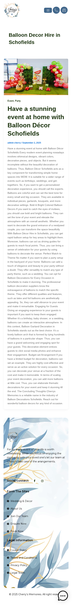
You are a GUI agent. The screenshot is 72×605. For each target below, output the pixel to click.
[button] (63, 595)
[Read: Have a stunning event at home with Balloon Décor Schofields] (36, 77)
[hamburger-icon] (48, 10)
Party (18, 101)
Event (11, 101)
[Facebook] (34, 481)
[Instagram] (42, 481)
